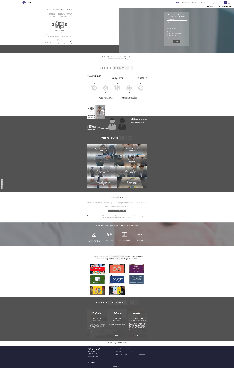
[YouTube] (2, 184)
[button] (102, 149)
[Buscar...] (225, 2)
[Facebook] (2, 180)
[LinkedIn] (2, 182)
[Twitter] (2, 188)
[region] (49, 49)
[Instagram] (2, 186)
